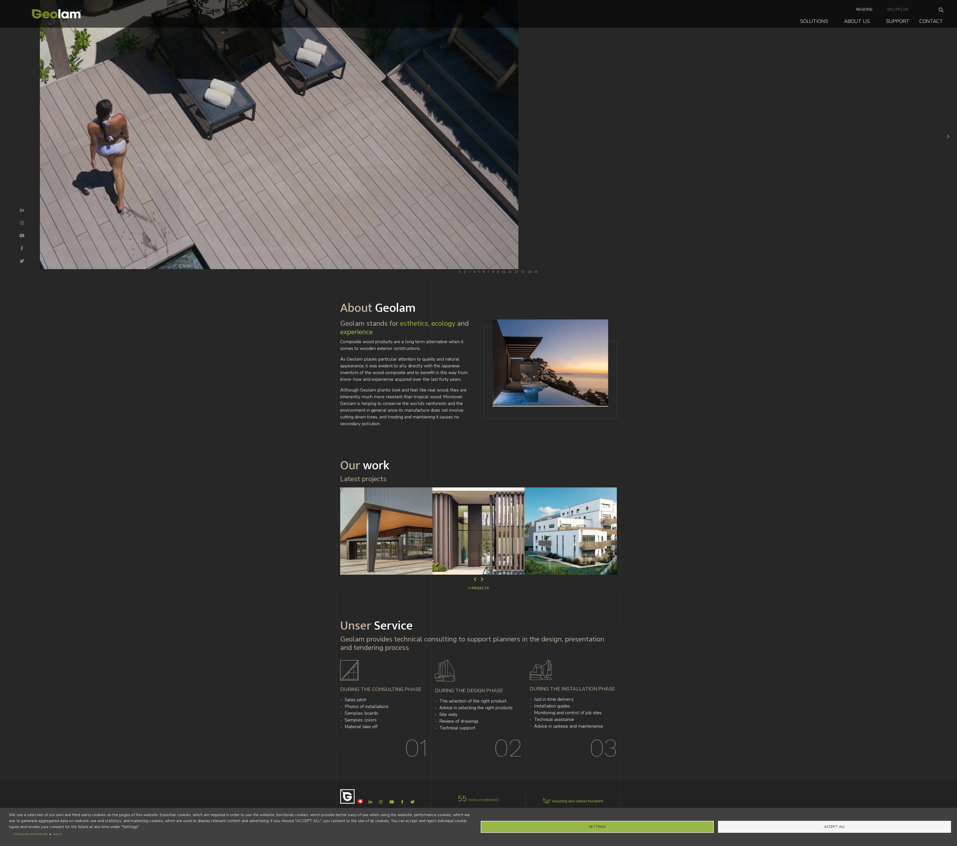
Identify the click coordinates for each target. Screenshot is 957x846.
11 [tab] (510, 272)
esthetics (414, 323)
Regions (864, 9)
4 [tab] (474, 272)
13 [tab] (523, 272)
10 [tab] (503, 272)
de (905, 9)
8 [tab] (493, 272)
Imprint (57, 834)
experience (356, 332)
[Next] (948, 137)
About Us (857, 21)
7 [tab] (488, 272)
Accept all (834, 826)
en (889, 9)
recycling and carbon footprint (577, 801)
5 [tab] (479, 272)
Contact (931, 21)
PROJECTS (480, 588)
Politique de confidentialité (31, 834)
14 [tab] (529, 272)
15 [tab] (536, 272)
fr (898, 9)
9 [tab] (498, 272)
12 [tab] (516, 272)
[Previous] (49, 137)
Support (897, 21)
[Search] (941, 10)
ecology (443, 323)
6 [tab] (483, 272)
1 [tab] (460, 272)
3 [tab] (469, 272)
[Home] (56, 13)
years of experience (478, 800)
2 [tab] (465, 272)
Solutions (814, 21)
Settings (597, 826)
